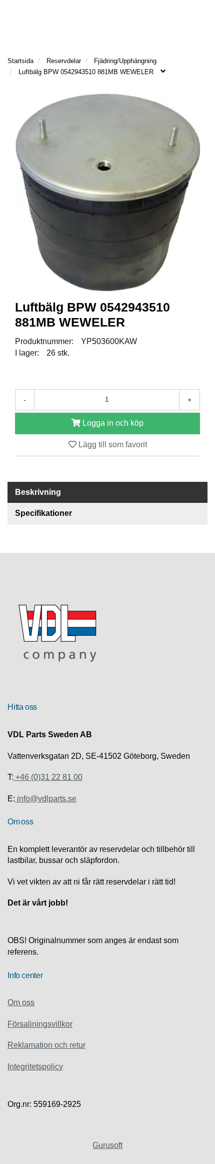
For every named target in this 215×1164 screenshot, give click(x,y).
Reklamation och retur (47, 1045)
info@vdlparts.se (45, 798)
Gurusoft (107, 1145)
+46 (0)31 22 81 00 (48, 777)
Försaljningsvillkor (40, 1024)
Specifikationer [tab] (43, 513)
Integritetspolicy (35, 1066)
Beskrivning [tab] (38, 492)
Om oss (21, 1002)
